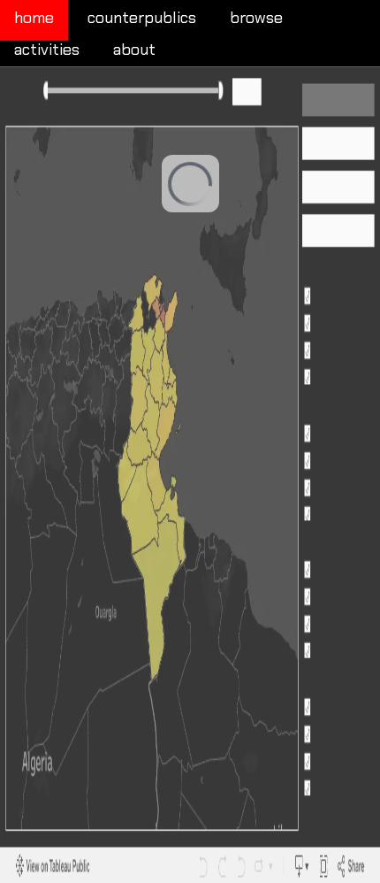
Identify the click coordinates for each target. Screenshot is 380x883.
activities (47, 49)
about (134, 49)
